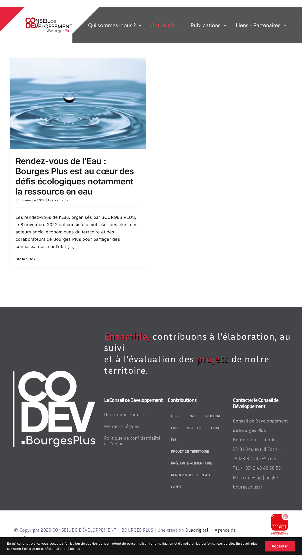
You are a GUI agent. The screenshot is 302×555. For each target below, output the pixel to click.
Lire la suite (24, 259)
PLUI (174, 440)
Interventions (58, 200)
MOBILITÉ (194, 428)
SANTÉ (176, 487)
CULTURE (213, 416)
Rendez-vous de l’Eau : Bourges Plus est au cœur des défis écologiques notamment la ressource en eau (75, 176)
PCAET (216, 428)
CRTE (193, 416)
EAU (174, 428)
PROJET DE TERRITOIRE (190, 451)
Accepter (280, 546)
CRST (175, 416)
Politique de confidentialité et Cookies (51, 549)
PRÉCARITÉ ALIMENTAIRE (191, 463)
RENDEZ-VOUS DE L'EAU (190, 475)
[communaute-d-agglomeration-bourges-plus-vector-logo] (279, 516)
